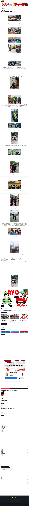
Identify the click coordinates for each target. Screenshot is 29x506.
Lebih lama (26, 327)
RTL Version (18, 504)
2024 (14, 474)
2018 (14, 480)
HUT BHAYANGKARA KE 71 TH (14, 426)
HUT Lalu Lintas (14, 428)
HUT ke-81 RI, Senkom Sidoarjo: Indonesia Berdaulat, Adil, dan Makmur (24, 320)
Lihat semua (26, 312)
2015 (14, 483)
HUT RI (14, 429)
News (5, 308)
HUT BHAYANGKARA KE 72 (14, 427)
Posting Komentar (3, 325)
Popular (5, 388)
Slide (7, 308)
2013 (14, 485)
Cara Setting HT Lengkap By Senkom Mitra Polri (10, 390)
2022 (14, 476)
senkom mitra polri (14, 453)
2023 (14, 475)
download (14, 422)
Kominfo (14, 434)
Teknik (14, 459)
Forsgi (14, 423)
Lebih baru (2, 327)
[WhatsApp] (11, 310)
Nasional (14, 444)
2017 (14, 481)
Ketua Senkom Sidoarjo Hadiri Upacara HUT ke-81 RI (14, 320)
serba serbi (14, 454)
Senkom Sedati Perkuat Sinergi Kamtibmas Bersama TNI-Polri (9, 413)
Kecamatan (14, 433)
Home (10, 504)
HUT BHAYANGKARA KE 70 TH (14, 425)
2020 (14, 478)
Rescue (14, 450)
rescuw (14, 451)
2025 (14, 473)
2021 (14, 477)
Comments (23, 388)
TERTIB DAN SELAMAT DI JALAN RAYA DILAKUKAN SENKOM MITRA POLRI (13, 393)
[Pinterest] (10, 310)
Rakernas (14, 449)
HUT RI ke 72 (14, 430)
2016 (14, 482)
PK (14, 448)
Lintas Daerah (14, 436)
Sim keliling (14, 455)
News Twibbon (14, 446)
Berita (4, 8)
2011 (14, 487)
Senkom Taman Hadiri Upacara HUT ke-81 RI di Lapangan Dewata (5, 320)
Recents (14, 388)
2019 (14, 479)
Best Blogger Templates (16, 503)
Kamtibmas (14, 432)
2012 (14, 486)
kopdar (14, 435)
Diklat (14, 421)
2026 (14, 472)
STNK (14, 458)
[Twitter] (8, 310)
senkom (14, 452)
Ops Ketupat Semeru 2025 (14, 447)
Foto (14, 424)
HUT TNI (14, 431)
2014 (14, 484)
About (12, 504)
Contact (15, 504)
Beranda (2, 8)
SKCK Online (14, 456)
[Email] (13, 310)
